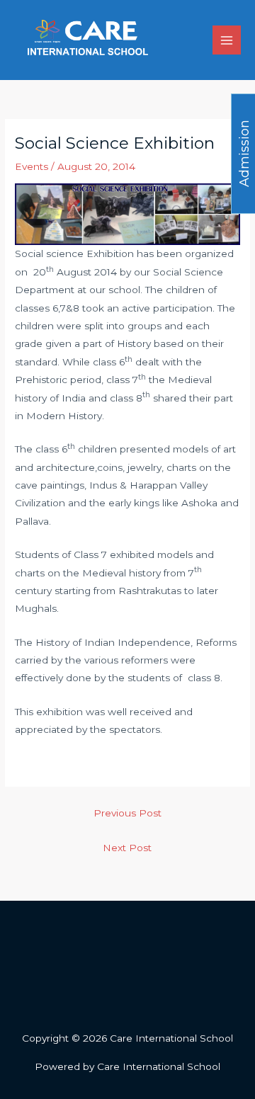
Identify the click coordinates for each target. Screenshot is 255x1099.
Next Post (127, 847)
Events (31, 166)
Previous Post (128, 813)
